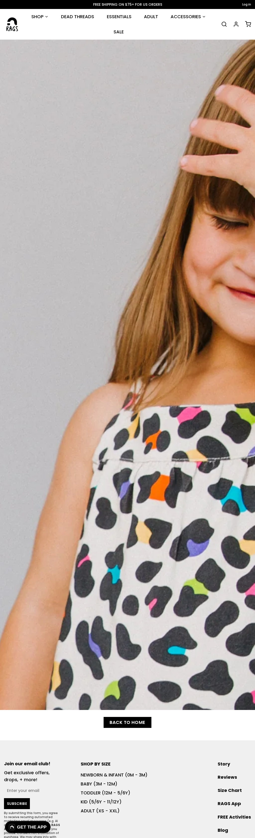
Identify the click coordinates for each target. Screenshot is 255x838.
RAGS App (229, 803)
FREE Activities (234, 817)
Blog (223, 830)
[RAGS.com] (12, 24)
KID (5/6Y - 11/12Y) (101, 802)
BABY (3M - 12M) (99, 784)
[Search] (222, 24)
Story (224, 764)
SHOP (37, 16)
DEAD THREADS (77, 16)
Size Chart (230, 790)
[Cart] (246, 24)
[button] (28, 827)
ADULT (151, 16)
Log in (246, 4)
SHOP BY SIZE (96, 764)
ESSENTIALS (119, 16)
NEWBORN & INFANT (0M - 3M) (114, 775)
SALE (119, 32)
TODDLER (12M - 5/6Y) (105, 793)
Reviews (227, 777)
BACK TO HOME (127, 722)
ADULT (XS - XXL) (100, 811)
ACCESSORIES (186, 16)
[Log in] (234, 24)
